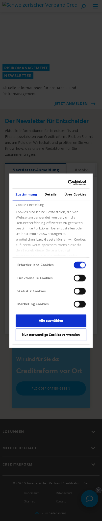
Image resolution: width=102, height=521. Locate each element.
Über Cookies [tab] (75, 194)
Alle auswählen (51, 320)
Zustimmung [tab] (26, 194)
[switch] (80, 277)
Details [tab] (50, 194)
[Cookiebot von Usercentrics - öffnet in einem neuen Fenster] (68, 182)
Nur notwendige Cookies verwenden (51, 334)
